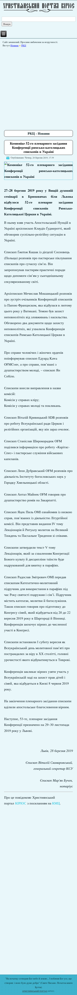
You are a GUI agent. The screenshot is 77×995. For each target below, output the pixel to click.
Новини (14, 45)
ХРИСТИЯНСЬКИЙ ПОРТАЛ (34, 991)
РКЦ (23, 45)
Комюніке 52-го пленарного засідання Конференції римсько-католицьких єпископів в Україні (38, 147)
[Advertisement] (38, 87)
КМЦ (56, 803)
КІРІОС (20, 803)
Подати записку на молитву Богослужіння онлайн (39, 971)
